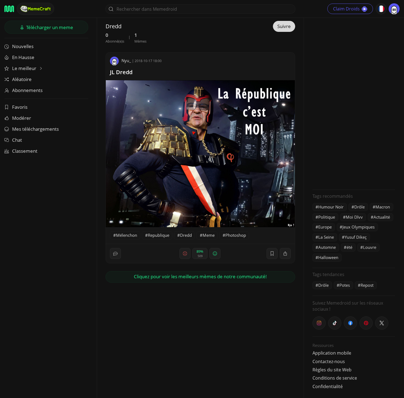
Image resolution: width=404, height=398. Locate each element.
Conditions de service (334, 378)
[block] (285, 253)
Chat (17, 140)
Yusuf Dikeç (356, 237)
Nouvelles (23, 46)
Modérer (21, 118)
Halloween (328, 257)
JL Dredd (121, 72)
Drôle (359, 207)
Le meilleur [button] (24, 68)
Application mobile (331, 353)
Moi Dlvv (354, 217)
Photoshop (235, 235)
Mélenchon (126, 235)
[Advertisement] (353, 103)
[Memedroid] (9, 8)
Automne (327, 247)
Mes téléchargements (35, 129)
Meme (209, 235)
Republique (158, 235)
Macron (382, 207)
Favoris (19, 107)
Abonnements (27, 90)
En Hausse (23, 57)
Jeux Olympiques (358, 227)
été (349, 247)
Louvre (369, 247)
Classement (24, 151)
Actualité (381, 217)
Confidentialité (327, 386)
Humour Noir (331, 207)
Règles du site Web (332, 370)
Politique (326, 217)
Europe (325, 227)
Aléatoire (22, 79)
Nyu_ (126, 60)
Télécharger (49, 27)
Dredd (186, 235)
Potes (344, 285)
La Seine (326, 237)
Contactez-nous (328, 361)
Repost (367, 285)
